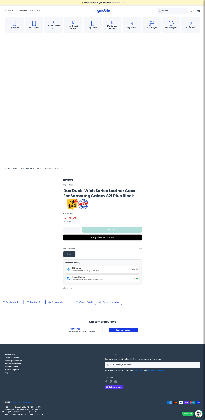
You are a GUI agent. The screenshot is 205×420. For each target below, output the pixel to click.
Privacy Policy (10, 355)
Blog (6, 372)
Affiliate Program (12, 369)
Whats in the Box (13, 302)
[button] (198, 11)
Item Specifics (36, 302)
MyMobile (14, 402)
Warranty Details (86, 302)
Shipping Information (60, 302)
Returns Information (13, 364)
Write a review (123, 330)
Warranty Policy (11, 366)
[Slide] (140, 249)
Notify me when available (102, 237)
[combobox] (172, 11)
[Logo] (102, 10)
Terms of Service (12, 357)
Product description (110, 302)
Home (7, 168)
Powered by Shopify (25, 402)
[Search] (159, 11)
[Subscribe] (197, 365)
